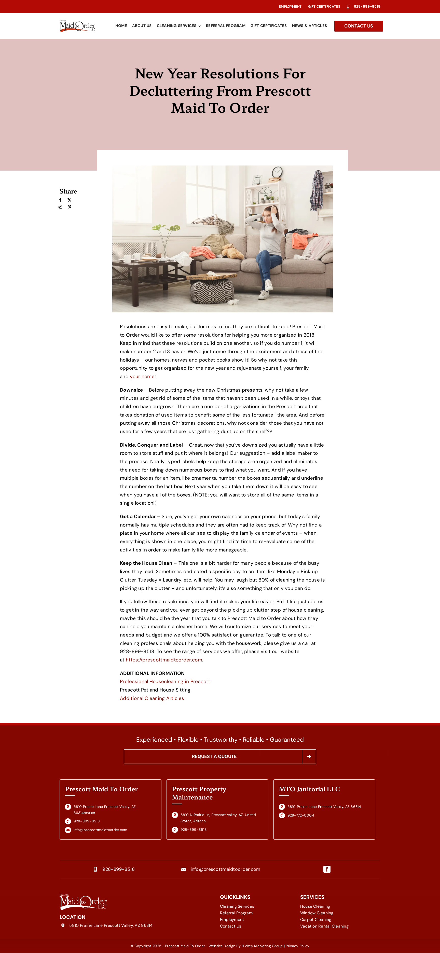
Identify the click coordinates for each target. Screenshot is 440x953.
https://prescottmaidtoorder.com (164, 660)
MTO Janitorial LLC (309, 788)
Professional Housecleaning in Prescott (165, 681)
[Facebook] (60, 200)
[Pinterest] (69, 207)
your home (142, 376)
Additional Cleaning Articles (152, 698)
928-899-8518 (367, 6)
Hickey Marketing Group (262, 946)
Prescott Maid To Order (101, 788)
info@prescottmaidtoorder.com (225, 869)
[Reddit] (60, 207)
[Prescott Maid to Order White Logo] (83, 896)
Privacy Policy (297, 946)
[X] (69, 200)
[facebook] (327, 869)
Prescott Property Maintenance (199, 792)
